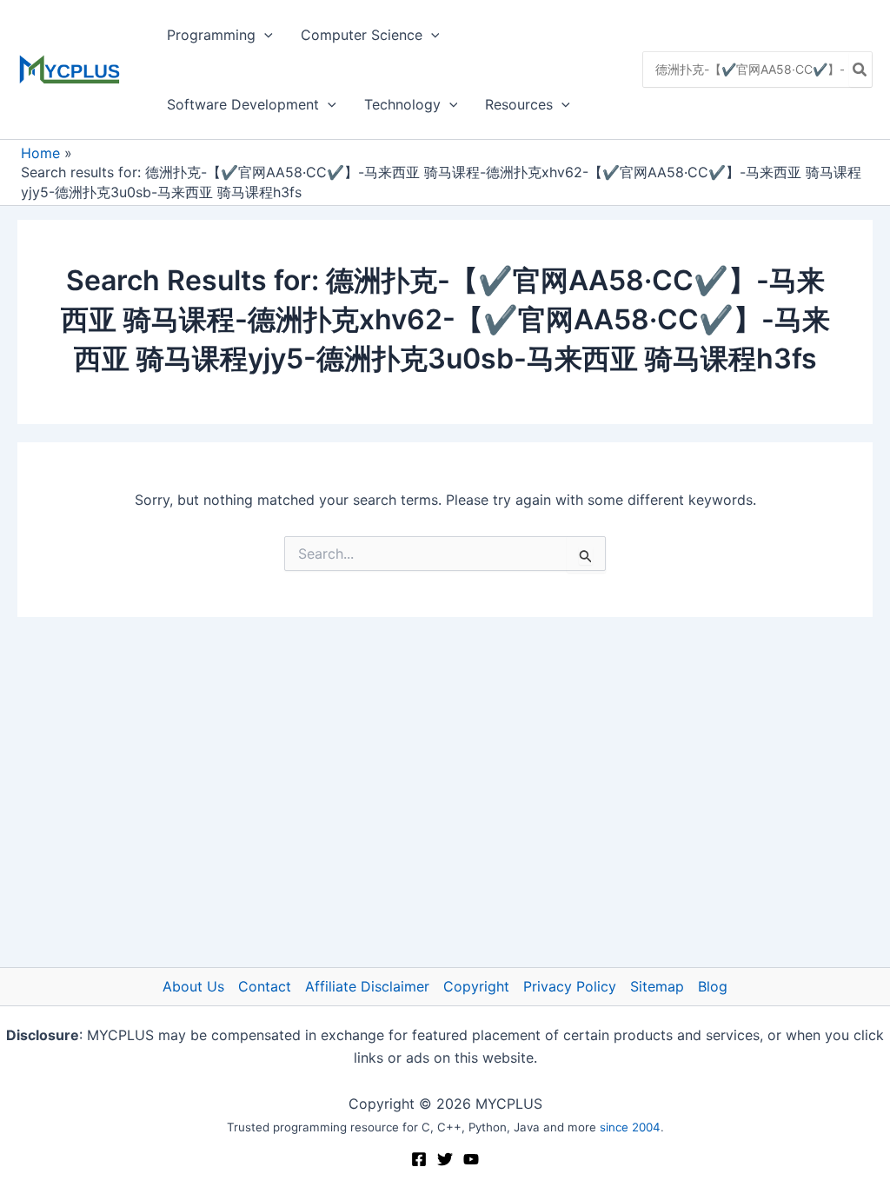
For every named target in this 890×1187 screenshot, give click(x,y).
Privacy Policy (569, 986)
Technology (402, 104)
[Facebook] (419, 1159)
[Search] (860, 69)
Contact (264, 986)
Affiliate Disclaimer (367, 986)
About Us (193, 986)
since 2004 (630, 1127)
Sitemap (657, 986)
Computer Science (361, 34)
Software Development (243, 104)
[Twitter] (445, 1159)
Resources (519, 104)
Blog (712, 986)
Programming (211, 34)
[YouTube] (471, 1159)
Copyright (476, 986)
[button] (264, 35)
